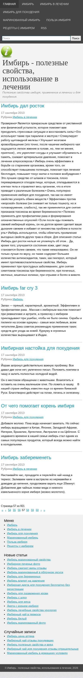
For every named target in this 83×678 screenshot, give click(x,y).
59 (32, 510)
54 (9, 510)
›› (44, 510)
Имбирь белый (17, 618)
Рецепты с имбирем (20, 546)
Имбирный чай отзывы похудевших (30, 640)
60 (37, 510)
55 (14, 510)
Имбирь (18, 299)
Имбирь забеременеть (26, 457)
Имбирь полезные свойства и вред (30, 644)
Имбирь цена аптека (20, 636)
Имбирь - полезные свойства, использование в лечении (35, 74)
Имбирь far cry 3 (19, 288)
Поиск (75, 38)
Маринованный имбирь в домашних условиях (37, 653)
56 (19, 510)
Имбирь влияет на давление (26, 580)
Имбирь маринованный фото (26, 622)
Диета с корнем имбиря (22, 605)
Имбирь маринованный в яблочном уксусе (35, 572)
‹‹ (2, 510)
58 (27, 510)
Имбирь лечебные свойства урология (32, 610)
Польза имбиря (17, 541)
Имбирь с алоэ (17, 597)
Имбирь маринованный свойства (29, 559)
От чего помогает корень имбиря (37, 405)
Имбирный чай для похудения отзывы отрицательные (43, 648)
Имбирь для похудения (28, 359)
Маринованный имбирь (22, 537)
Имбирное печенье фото (23, 563)
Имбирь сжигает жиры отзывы (27, 568)
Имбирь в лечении (25, 117)
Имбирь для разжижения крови (27, 593)
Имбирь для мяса (18, 601)
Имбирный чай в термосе (24, 614)
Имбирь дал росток (22, 105)
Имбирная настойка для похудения (40, 348)
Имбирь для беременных (23, 576)
